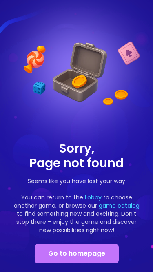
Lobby (93, 197)
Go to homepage (76, 253)
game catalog (119, 205)
